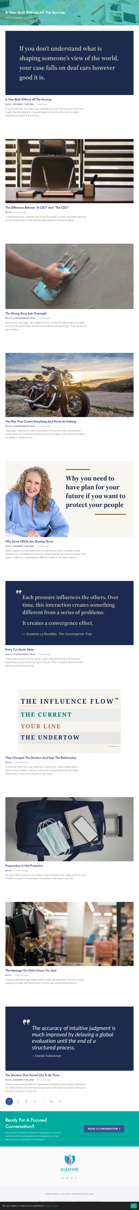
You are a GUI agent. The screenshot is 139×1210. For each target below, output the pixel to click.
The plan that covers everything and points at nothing (40, 421)
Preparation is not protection (24, 865)
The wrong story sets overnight (26, 313)
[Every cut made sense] (69, 613)
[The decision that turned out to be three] (69, 1039)
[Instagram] (76, 1178)
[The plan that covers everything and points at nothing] (69, 385)
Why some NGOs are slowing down (29, 541)
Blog (32, 18)
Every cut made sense (19, 649)
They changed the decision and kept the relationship (40, 757)
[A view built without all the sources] (69, 63)
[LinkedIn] (72, 1178)
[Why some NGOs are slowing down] (69, 499)
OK (133, 1206)
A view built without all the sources (28, 99)
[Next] (60, 1101)
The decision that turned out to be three (32, 1075)
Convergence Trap (24, 318)
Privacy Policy (51, 1206)
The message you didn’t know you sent (30, 970)
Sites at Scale (88, 1194)
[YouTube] (67, 1178)
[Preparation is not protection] (69, 829)
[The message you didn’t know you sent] (69, 934)
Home (8, 18)
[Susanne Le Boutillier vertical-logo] (69, 1163)
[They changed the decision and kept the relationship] (69, 721)
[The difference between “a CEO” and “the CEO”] (69, 171)
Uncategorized (20, 18)
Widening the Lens (23, 104)
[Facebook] (63, 1178)
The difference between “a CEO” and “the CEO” (37, 207)
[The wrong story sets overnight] (69, 276)
